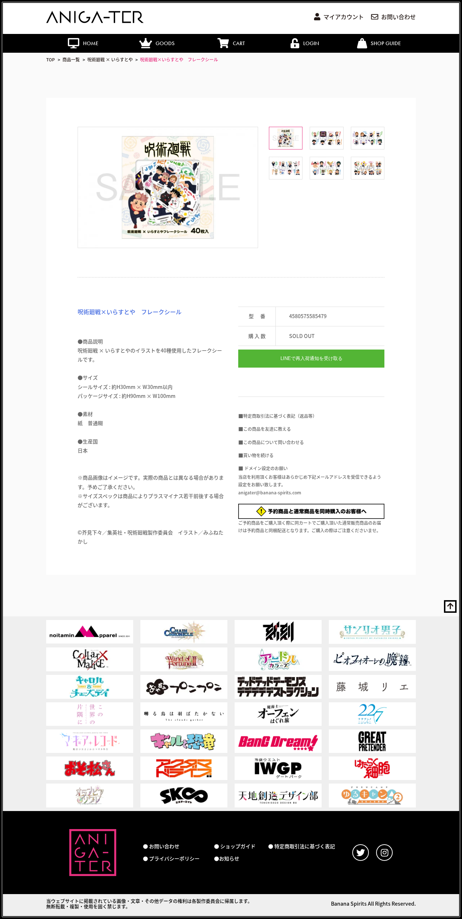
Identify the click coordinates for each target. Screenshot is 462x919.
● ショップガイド (235, 846)
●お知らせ (226, 858)
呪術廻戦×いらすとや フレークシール (179, 59)
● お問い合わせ (161, 846)
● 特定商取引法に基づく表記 (301, 846)
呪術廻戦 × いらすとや (110, 59)
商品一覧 (71, 59)
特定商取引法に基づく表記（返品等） (280, 416)
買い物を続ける (258, 455)
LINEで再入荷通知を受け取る (311, 358)
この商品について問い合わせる (273, 442)
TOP (50, 59)
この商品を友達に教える (267, 429)
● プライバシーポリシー (171, 858)
